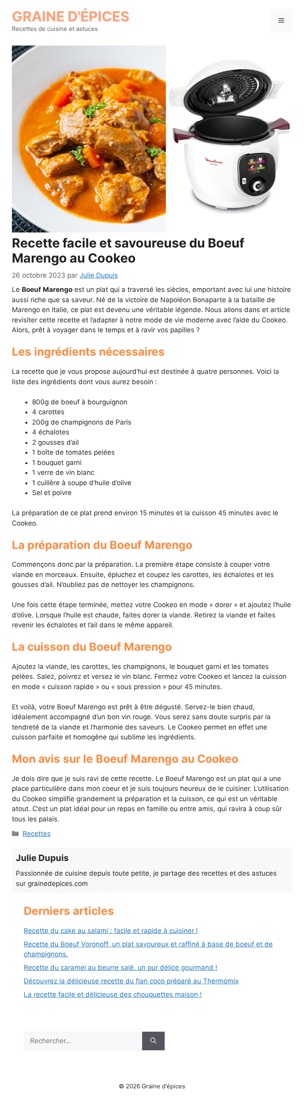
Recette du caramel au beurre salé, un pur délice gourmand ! (120, 967)
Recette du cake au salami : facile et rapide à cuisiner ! (111, 931)
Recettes (37, 834)
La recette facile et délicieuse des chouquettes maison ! (113, 994)
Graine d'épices (70, 16)
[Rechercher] (153, 1041)
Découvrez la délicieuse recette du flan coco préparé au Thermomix (131, 981)
